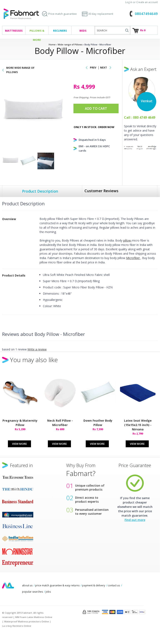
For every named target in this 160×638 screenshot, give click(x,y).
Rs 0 (142, 30)
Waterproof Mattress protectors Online (26, 621)
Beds (83, 30)
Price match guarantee (62, 14)
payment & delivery (93, 585)
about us (27, 585)
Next (103, 67)
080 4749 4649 (144, 117)
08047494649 (146, 13)
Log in (128, 2)
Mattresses (14, 30)
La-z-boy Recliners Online (16, 625)
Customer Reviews (101, 190)
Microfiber (133, 258)
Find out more (135, 520)
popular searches (32, 591)
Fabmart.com (21, 14)
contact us (114, 585)
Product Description (40, 191)
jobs (48, 591)
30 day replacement (100, 14)
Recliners (60, 30)
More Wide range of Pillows (20, 70)
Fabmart (8, 585)
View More (19, 444)
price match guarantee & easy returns (57, 585)
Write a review (37, 349)
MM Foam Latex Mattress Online (33, 617)
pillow (127, 240)
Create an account (147, 2)
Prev (93, 67)
